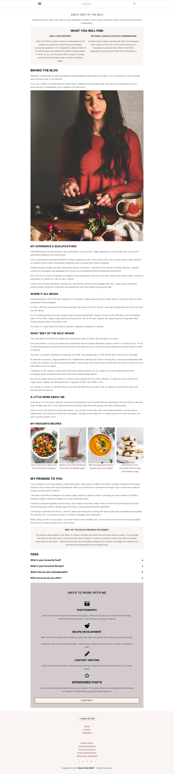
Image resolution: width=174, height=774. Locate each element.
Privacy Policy (87, 743)
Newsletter (87, 733)
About (87, 726)
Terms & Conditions (87, 749)
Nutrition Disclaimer (87, 746)
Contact (87, 729)
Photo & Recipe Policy (87, 753)
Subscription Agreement (87, 756)
